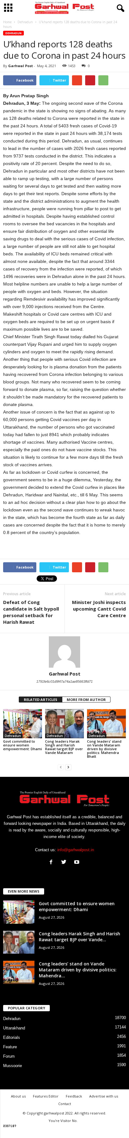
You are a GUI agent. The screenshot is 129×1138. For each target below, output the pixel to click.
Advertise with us (103, 1096)
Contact (64, 1103)
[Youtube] (77, 862)
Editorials (11, 1037)
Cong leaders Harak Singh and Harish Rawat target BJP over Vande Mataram (64, 747)
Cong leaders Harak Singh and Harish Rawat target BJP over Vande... (79, 937)
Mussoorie (12, 1065)
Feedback (74, 1096)
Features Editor (46, 1096)
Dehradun (13, 33)
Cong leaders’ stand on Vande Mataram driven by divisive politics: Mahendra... (77, 970)
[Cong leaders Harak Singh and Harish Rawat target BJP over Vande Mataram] (64, 723)
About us (18, 1096)
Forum (9, 1056)
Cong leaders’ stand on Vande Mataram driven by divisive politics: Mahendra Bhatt (104, 749)
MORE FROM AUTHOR (86, 699)
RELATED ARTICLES (40, 699)
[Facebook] (52, 862)
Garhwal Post (20, 65)
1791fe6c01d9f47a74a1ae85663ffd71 (64, 681)
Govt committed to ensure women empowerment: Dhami (22, 745)
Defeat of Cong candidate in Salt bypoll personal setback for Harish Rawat (31, 612)
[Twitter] (65, 862)
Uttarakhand (14, 1028)
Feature (10, 1047)
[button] (119, 8)
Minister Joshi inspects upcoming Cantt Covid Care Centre (99, 608)
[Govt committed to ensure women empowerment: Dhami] (22, 723)
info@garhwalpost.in (75, 849)
